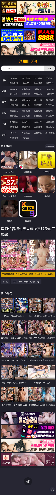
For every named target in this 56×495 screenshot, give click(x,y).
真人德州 (26, 78)
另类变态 (50, 105)
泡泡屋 (26, 137)
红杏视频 (14, 137)
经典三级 (26, 105)
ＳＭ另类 (50, 94)
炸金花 (26, 83)
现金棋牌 (38, 83)
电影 (4, 102)
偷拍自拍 (26, 100)
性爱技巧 (50, 126)
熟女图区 (38, 115)
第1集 (5, 281)
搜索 (50, 68)
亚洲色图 (26, 111)
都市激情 (14, 122)
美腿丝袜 (14, 115)
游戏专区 (50, 78)
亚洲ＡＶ (14, 89)
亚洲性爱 (14, 100)
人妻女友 (38, 122)
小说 (4, 123)
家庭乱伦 (26, 122)
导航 (4, 134)
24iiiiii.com (28, 61)
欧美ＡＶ (38, 89)
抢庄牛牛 (50, 83)
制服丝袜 (14, 105)
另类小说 (26, 126)
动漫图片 (50, 111)
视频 (4, 91)
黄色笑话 (38, 126)
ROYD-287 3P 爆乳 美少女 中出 (26, 281)
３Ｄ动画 (50, 89)
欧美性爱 (50, 100)
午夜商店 (26, 133)
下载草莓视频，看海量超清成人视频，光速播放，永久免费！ (28, 274)
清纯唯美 (26, 115)
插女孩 (14, 133)
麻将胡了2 (14, 83)
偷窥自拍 (14, 111)
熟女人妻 (14, 94)
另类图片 (50, 115)
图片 (4, 113)
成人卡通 (38, 100)
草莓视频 (38, 133)
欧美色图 (38, 111)
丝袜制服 (26, 94)
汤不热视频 (50, 133)
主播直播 (38, 94)
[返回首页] (52, 489)
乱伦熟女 (38, 105)
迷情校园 (14, 126)
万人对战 (38, 78)
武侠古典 (50, 122)
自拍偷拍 (26, 89)
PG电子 (14, 78)
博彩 (4, 80)
